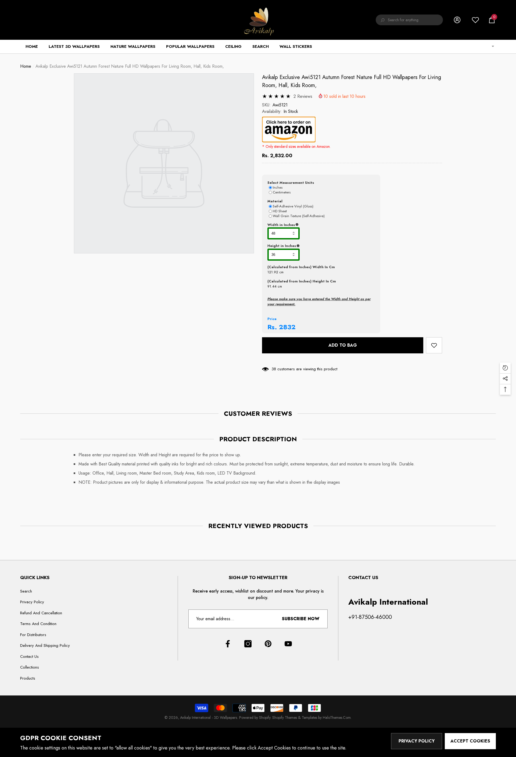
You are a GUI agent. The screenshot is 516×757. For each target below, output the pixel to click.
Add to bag (342, 345)
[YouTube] (288, 643)
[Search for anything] (409, 20)
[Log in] (457, 20)
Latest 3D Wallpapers (74, 46)
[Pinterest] (268, 643)
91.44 (272, 286)
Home (25, 66)
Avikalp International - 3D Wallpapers (208, 717)
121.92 (272, 272)
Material (274, 201)
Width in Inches (307, 225)
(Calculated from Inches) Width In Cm (301, 267)
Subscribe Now (300, 619)
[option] (164, 163)
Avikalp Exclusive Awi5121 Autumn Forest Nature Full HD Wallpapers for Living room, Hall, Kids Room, (351, 81)
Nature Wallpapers (132, 46)
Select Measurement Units (290, 182)
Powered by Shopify (254, 717)
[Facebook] (227, 643)
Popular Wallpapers (190, 46)
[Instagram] (247, 643)
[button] (492, 20)
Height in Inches (308, 246)
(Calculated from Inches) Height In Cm (301, 281)
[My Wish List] (475, 20)
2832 (287, 327)
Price (272, 318)
